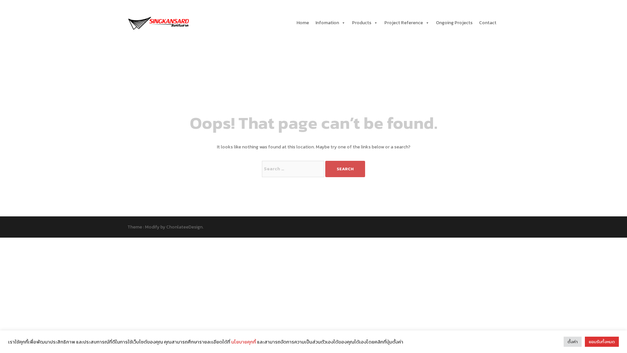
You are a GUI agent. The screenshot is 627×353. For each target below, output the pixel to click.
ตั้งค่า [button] (573, 342)
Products (361, 22)
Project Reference (403, 22)
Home (303, 22)
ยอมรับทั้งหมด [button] (602, 342)
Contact (487, 22)
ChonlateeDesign (184, 227)
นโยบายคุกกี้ (243, 341)
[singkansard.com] (158, 22)
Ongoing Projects (454, 22)
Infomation (327, 22)
